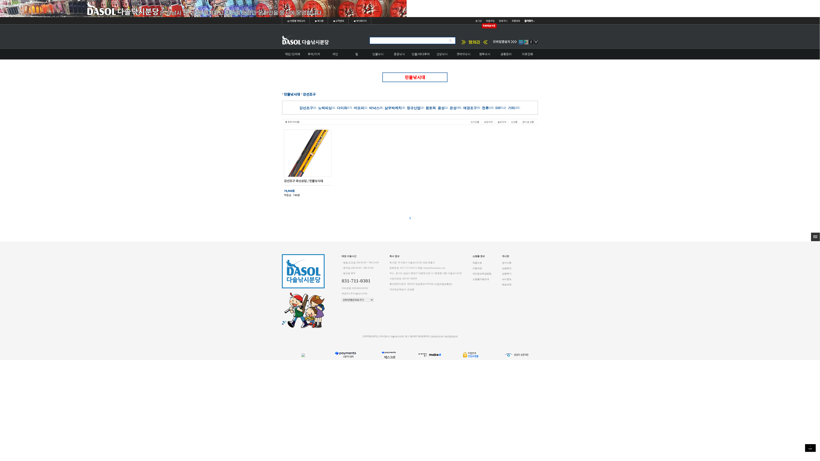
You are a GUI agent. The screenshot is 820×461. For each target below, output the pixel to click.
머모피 (359, 107)
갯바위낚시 (463, 54)
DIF (498, 107)
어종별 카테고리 (297, 20)
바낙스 (374, 107)
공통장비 (506, 54)
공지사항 (506, 263)
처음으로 (477, 263)
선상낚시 (442, 54)
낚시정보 (506, 279)
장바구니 (503, 20)
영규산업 (413, 107)
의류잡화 (527, 54)
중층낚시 (399, 54)
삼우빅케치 (393, 107)
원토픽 (431, 107)
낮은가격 (488, 122)
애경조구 (470, 107)
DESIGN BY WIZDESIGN (444, 336)
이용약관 (477, 268)
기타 (511, 107)
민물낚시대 (292, 94)
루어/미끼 (314, 54)
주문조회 (516, 20)
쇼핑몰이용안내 (481, 279)
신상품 (514, 122)
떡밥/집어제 (292, 54)
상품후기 (506, 274)
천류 (485, 107)
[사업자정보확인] (443, 284)
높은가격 (502, 122)
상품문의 (506, 268)
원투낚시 (484, 54)
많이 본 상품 (528, 122)
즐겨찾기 (528, 20)
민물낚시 (378, 54)
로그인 (478, 20)
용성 (441, 107)
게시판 (320, 20)
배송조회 (506, 284)
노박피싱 (325, 107)
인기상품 (475, 122)
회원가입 (490, 20)
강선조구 (309, 94)
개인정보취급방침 (482, 274)
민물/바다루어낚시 (421, 55)
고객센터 (339, 20)
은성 (453, 107)
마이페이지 (361, 20)
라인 (335, 54)
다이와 (342, 107)
